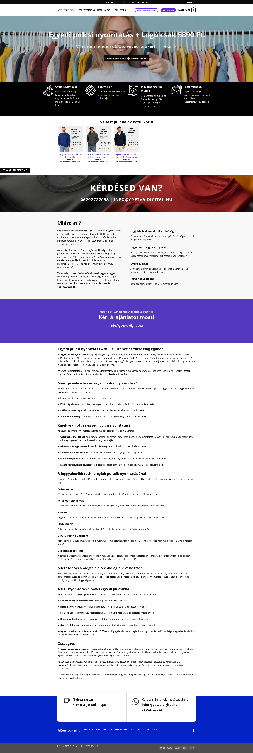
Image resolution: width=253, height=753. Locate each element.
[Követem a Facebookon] (193, 730)
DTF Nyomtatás (87, 10)
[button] (191, 2)
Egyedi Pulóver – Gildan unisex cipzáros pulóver (126, 155)
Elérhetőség (119, 10)
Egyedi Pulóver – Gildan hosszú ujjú (70, 155)
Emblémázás (103, 10)
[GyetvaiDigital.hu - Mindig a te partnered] (66, 10)
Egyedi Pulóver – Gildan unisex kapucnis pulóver (98, 155)
